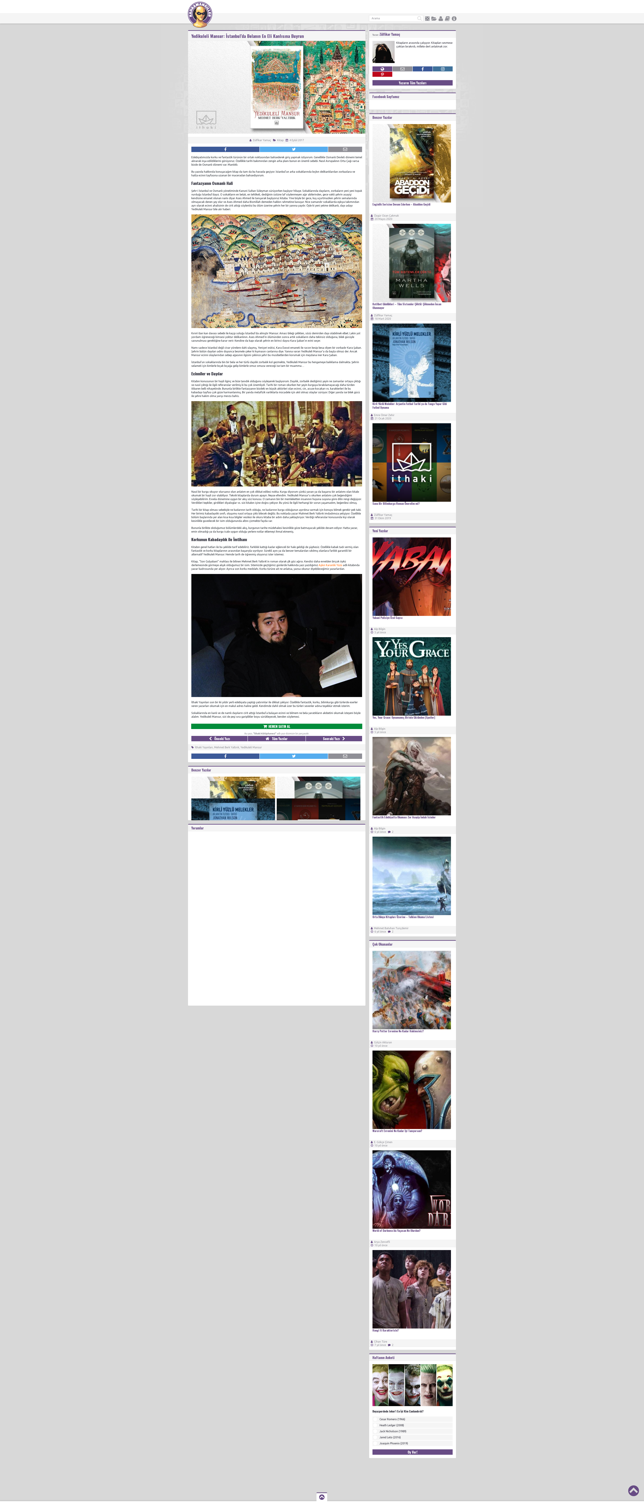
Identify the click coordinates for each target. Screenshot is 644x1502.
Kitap (280, 140)
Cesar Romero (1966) (392, 1419)
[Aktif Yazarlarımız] (440, 18)
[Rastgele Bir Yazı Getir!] (427, 18)
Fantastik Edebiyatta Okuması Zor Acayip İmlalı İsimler (404, 817)
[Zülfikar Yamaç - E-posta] (402, 69)
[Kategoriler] (434, 18)
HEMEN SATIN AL (279, 726)
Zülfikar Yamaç (261, 140)
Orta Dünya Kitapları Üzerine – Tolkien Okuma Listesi (403, 917)
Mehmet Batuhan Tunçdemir (391, 928)
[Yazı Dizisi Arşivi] (447, 18)
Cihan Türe (380, 1341)
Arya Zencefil (382, 1241)
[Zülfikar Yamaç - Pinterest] (382, 74)
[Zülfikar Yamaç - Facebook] (423, 69)
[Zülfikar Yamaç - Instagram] (443, 69)
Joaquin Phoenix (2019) (394, 1443)
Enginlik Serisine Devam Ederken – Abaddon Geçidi (401, 204)
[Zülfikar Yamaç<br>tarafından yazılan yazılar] (383, 42)
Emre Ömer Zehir (384, 415)
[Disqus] (276, 873)
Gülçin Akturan (383, 1042)
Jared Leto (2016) (390, 1437)
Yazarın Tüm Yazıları (412, 82)
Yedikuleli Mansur (251, 747)
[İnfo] (454, 18)
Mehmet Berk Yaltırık (226, 747)
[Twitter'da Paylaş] (294, 149)
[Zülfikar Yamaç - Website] (382, 69)
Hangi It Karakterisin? (385, 1330)
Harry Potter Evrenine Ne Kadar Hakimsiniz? (398, 1031)
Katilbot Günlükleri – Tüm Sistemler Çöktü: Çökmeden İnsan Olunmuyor (406, 306)
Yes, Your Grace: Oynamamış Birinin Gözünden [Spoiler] (403, 717)
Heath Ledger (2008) (392, 1425)
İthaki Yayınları (204, 747)
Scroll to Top (633, 1490)
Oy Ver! (412, 1452)
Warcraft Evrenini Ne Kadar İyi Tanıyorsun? (397, 1131)
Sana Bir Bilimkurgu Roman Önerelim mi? (396, 504)
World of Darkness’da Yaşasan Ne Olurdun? (396, 1231)
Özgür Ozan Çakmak (386, 215)
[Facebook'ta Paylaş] (225, 149)
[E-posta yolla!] (345, 149)
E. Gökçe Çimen (383, 1142)
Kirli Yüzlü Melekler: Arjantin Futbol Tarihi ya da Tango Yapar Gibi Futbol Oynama (409, 406)
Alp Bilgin (379, 628)
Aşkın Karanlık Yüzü (330, 565)
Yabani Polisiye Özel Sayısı (387, 618)
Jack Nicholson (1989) (393, 1431)
